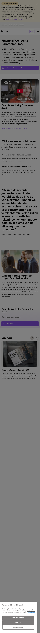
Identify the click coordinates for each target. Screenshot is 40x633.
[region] (18, 617)
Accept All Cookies (18, 617)
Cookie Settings (18, 627)
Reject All (18, 622)
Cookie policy (31, 612)
